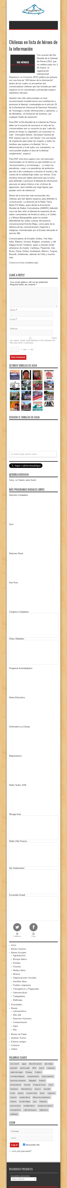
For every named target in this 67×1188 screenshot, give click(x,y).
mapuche (51, 1093)
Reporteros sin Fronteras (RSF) (24, 77)
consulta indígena (17, 1076)
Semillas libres (20, 981)
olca (34, 1102)
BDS (34, 1068)
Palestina (43, 1102)
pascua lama (15, 1106)
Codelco (38, 1072)
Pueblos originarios (22, 985)
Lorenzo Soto (31, 1093)
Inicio (13, 945)
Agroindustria (19, 955)
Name (12, 310)
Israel (12, 1093)
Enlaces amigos (18, 1041)
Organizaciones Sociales (24, 978)
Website (14, 328)
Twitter (14, 1049)
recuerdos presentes (20, 1176)
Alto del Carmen (35, 1064)
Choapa (29, 1072)
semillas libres (29, 1106)
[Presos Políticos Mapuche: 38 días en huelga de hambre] (15, 406)
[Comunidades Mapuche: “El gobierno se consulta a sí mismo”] (26, 385)
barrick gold (24, 1068)
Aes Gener (14, 1064)
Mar (15, 1029)
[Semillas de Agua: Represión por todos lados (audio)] (26, 375)
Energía (16, 963)
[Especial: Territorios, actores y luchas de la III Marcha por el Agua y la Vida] (26, 406)
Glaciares (14, 1089)
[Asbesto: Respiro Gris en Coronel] (15, 385)
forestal (27, 1085)
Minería (16, 974)
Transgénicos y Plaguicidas (26, 989)
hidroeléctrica (26, 1089)
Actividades (16, 1004)
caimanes (51, 1068)
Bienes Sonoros (18, 949)
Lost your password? (21, 1151)
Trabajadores (19, 996)
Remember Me (32, 1145)
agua (24, 1064)
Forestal (17, 966)
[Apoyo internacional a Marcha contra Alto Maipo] (37, 375)
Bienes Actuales (18, 952)
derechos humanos (18, 1081)
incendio (47, 1089)
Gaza (51, 1085)
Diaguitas (32, 1081)
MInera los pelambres (41, 1097)
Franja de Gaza (39, 1085)
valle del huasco (30, 1110)
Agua (15, 1026)
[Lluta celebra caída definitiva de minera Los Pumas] (26, 395)
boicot (41, 1068)
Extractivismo (15, 1085)
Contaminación (20, 1022)
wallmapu (14, 1114)
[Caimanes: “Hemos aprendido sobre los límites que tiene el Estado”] (15, 395)
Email (12, 319)
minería (13, 1102)
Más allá (17, 1015)
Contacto (15, 1045)
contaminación (33, 1076)
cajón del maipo (16, 1072)
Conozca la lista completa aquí (23, 262)
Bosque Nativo (20, 959)
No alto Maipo (24, 1102)
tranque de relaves (45, 1106)
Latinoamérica (19, 1011)
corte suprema (47, 1076)
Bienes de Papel (19, 1034)
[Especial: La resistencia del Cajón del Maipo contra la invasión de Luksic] (49, 395)
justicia (20, 1093)
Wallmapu (17, 1000)
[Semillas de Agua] (33, 13)
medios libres (25, 1097)
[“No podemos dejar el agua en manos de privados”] (37, 406)
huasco (38, 1089)
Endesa (42, 1081)
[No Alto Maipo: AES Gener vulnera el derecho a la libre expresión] (49, 375)
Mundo (14, 1008)
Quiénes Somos (18, 1038)
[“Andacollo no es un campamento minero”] (15, 375)
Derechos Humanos (22, 1018)
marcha (13, 1097)
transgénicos (15, 1110)
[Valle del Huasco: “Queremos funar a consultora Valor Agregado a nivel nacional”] (37, 385)
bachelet (13, 1068)
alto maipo (49, 1064)
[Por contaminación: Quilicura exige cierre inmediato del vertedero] (37, 395)
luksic (42, 1093)
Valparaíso (44, 1110)
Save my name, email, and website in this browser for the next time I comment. (33, 340)
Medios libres (19, 970)
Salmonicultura (20, 992)
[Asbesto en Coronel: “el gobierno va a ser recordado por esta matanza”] (49, 403)
